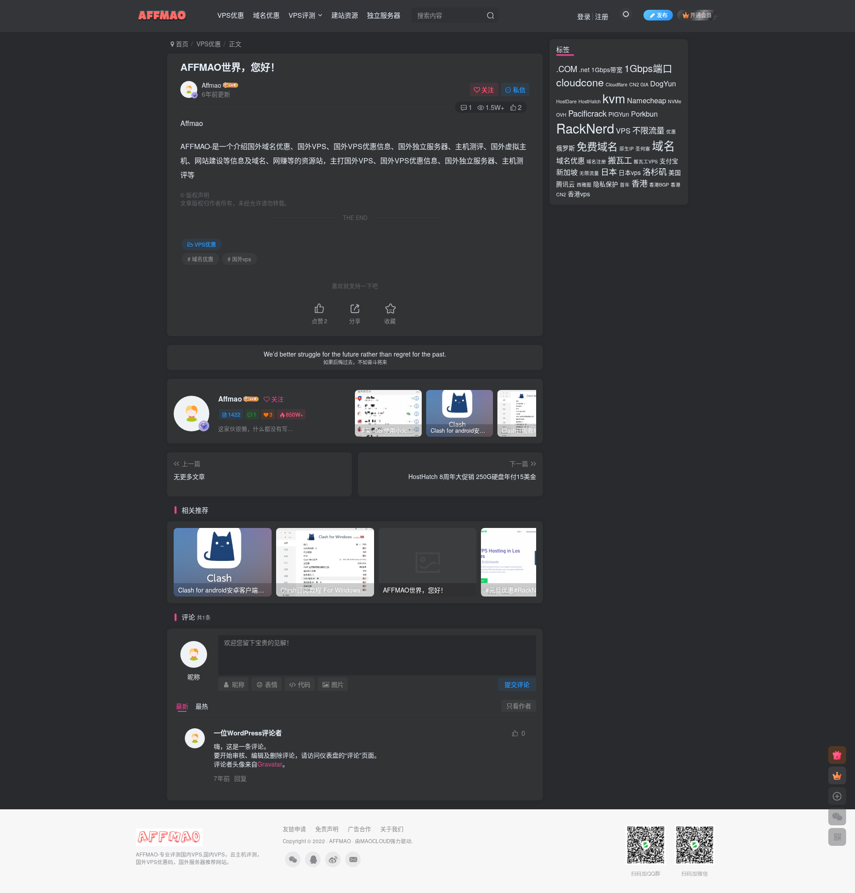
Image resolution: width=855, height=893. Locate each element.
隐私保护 (605, 183)
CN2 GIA (638, 84)
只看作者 (518, 705)
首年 (625, 184)
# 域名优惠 (200, 259)
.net (584, 69)
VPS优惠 (230, 15)
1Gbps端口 (648, 68)
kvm (614, 98)
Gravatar (269, 763)
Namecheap (646, 100)
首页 (181, 43)
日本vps (630, 172)
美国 (674, 172)
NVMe (674, 101)
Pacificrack (587, 113)
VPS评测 (302, 15)
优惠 (671, 131)
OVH (561, 114)
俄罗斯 (565, 147)
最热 (201, 706)
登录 (583, 16)
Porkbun (644, 113)
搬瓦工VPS (646, 161)
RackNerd (585, 127)
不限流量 (648, 130)
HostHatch (589, 101)
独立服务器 (383, 15)
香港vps (579, 193)
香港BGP (659, 184)
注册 (601, 16)
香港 (639, 183)
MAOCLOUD (375, 840)
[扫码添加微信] (837, 816)
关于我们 (391, 828)
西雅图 (584, 184)
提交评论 (517, 684)
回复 (240, 778)
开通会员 (701, 15)
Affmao (211, 85)
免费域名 (597, 146)
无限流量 (589, 173)
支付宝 (669, 160)
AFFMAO (340, 840)
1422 (234, 414)
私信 (519, 89)
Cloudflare (616, 84)
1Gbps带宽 (607, 69)
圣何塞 (642, 148)
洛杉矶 (655, 171)
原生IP (626, 148)
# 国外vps (239, 259)
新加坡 (567, 171)
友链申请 (294, 828)
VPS (623, 130)
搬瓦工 (620, 160)
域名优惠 (266, 15)
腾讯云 (565, 183)
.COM (566, 68)
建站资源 (344, 15)
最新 (182, 706)
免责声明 (326, 828)
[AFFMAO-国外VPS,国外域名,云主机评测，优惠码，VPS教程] (162, 14)
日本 (609, 171)
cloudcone (580, 81)
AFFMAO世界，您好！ (230, 67)
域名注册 (596, 161)
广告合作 (359, 828)
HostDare (566, 101)
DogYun (663, 83)
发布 (662, 15)
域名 (663, 146)
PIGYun (618, 114)
